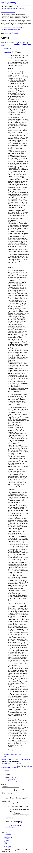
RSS (5, 843)
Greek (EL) (7, 834)
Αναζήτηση (11, 779)
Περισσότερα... (10, 827)
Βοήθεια (6, 839)
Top (5, 842)
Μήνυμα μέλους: (7, 793)
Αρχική (6, 840)
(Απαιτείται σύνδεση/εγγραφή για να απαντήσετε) (15, 759)
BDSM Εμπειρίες (19, 42)
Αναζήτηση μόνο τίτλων (18, 790)
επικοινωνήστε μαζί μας (12, 33)
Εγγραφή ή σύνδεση (8, 3)
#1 (5, 756)
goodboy (16, 44)
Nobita (30, 766)
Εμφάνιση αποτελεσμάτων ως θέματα (21, 814)
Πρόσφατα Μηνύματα (14, 781)
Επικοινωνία (8, 837)
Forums (6, 771)
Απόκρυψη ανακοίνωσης (8, 12)
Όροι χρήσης (8, 846)
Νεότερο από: (6, 801)
